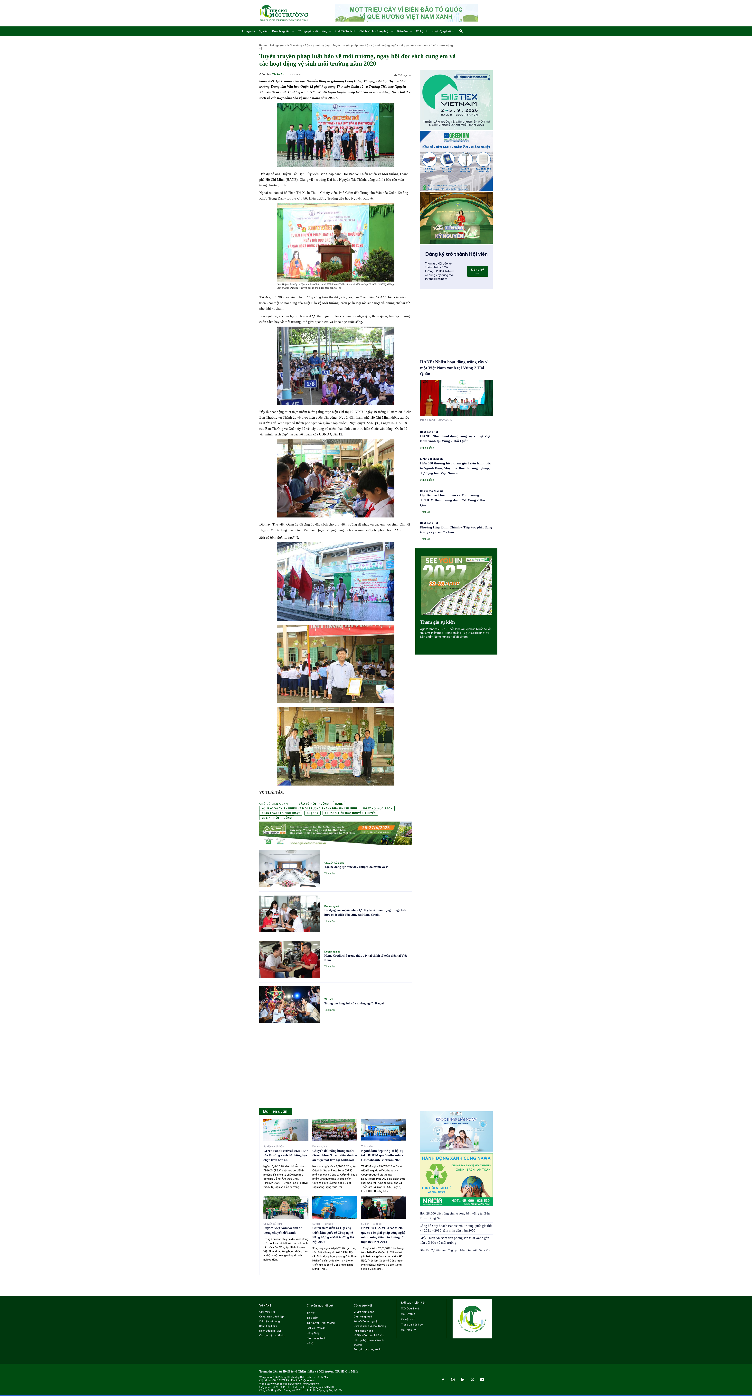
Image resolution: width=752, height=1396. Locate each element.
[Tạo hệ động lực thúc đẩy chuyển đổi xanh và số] (289, 868)
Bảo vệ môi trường (317, 45)
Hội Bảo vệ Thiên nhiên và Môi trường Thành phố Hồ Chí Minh (309, 808)
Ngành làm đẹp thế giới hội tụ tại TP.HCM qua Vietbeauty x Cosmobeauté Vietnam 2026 (382, 1155)
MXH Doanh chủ (410, 1308)
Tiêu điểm (367, 1146)
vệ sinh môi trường (276, 817)
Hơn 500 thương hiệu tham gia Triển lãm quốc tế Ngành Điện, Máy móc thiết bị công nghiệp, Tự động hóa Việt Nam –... (455, 468)
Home (263, 45)
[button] (461, 31)
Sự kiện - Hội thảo (273, 1146)
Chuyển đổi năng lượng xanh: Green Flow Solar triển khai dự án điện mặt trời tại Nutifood (334, 1155)
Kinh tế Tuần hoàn (431, 459)
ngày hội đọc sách (377, 808)
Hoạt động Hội (429, 432)
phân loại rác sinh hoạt (280, 813)
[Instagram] (453, 1380)
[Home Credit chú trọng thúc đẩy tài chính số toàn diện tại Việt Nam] (289, 959)
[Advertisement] (335, 1055)
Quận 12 (312, 813)
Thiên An (278, 74)
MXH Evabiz (408, 1313)
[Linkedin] (462, 1380)
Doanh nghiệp (332, 906)
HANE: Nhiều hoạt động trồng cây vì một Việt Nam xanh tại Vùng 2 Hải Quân (454, 367)
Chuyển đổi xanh (334, 863)
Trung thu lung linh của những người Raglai (354, 1003)
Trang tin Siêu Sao (412, 1324)
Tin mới (328, 999)
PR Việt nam (408, 1319)
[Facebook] (443, 1380)
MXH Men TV (408, 1329)
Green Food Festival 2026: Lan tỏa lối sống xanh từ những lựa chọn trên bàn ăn (285, 1155)
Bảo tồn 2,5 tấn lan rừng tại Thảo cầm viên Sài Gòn (455, 1250)
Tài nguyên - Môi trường (286, 45)
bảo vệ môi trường (314, 803)
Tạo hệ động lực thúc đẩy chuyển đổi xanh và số (356, 867)
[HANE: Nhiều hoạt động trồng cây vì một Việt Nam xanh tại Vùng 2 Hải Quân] (456, 398)
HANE (339, 803)
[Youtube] (482, 1380)
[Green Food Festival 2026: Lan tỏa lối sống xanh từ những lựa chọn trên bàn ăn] (285, 1130)
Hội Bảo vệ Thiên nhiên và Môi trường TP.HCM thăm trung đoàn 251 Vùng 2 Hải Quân (452, 500)
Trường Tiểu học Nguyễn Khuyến (350, 813)
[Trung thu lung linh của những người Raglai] (289, 1004)
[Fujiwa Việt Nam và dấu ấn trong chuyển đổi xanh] (285, 1207)
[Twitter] (472, 1380)
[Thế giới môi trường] (283, 13)
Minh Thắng (427, 419)
